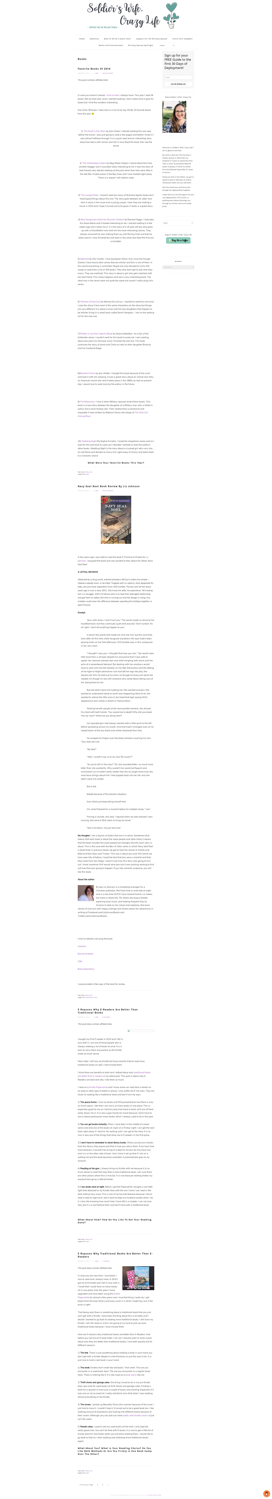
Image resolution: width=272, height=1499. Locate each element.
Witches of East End (90, 301)
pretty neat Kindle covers (135, 1415)
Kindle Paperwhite (98, 1087)
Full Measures (87, 401)
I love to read (112, 95)
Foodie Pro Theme (154, 1495)
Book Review (89, 997)
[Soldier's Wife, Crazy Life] (136, 32)
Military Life (88, 472)
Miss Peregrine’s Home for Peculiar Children (102, 219)
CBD (80, 961)
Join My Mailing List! (178, 84)
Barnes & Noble (85, 953)
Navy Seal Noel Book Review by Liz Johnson (109, 486)
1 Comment (106, 1261)
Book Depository (86, 969)
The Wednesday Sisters (94, 163)
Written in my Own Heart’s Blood (96, 333)
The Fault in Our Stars (95, 131)
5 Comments (106, 1017)
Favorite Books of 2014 (94, 68)
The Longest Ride (89, 195)
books (87, 474)
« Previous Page (86, 1485)
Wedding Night (89, 441)
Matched (84, 259)
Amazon (82, 946)
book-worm (131, 1375)
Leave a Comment (108, 73)
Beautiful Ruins (87, 373)
